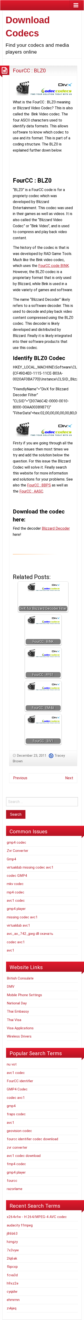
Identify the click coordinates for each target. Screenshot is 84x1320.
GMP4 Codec (17, 1089)
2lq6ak (12, 1258)
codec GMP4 (17, 875)
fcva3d (12, 1275)
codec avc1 (16, 942)
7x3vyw (13, 1250)
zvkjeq (11, 1308)
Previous (20, 778)
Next (69, 778)
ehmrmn (13, 1300)
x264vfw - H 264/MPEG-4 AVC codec (37, 1217)
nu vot (12, 1064)
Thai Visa (14, 1020)
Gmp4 (11, 859)
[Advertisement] (48, 164)
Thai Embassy (18, 1011)
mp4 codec (15, 892)
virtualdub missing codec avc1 (30, 867)
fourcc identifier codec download (32, 1139)
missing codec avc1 (22, 917)
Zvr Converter (17, 851)
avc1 (10, 950)
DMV (10, 986)
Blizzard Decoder (56, 528)
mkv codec (15, 884)
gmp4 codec (16, 842)
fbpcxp (12, 1267)
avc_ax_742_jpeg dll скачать (30, 934)
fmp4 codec (16, 1164)
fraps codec (16, 1114)
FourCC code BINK (53, 265)
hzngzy (12, 1242)
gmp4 (11, 1106)
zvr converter (17, 1147)
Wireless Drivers (19, 1036)
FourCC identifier (20, 1081)
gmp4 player (16, 909)
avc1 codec (16, 900)
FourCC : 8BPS (39, 485)
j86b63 (12, 1233)
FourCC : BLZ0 (29, 70)
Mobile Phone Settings (24, 995)
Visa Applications (20, 1028)
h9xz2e (12, 1283)
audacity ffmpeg (20, 1225)
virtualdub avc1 (18, 925)
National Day (17, 1003)
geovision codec (19, 1131)
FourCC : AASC (31, 491)
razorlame (14, 1189)
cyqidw (12, 1291)
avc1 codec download (24, 1156)
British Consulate (20, 978)
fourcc (12, 1181)
